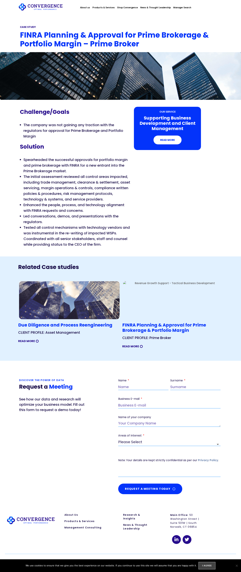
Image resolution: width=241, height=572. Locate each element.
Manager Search (182, 7)
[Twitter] (187, 539)
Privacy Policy (208, 460)
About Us (71, 515)
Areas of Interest (130, 435)
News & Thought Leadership (155, 7)
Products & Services (103, 7)
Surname (176, 380)
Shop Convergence (127, 7)
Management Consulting (83, 527)
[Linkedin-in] (176, 539)
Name (122, 380)
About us (85, 7)
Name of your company (134, 417)
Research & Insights (131, 516)
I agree (207, 565)
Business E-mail (129, 399)
